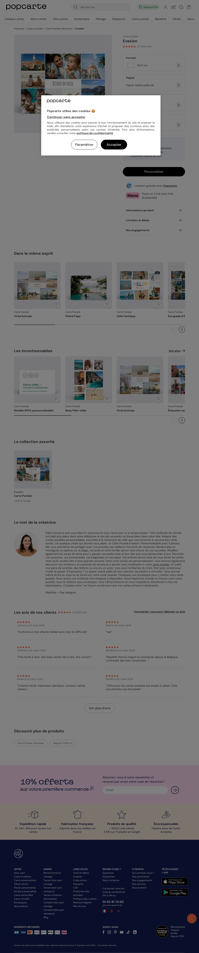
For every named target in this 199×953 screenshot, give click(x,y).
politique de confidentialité (95, 133)
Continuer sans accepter (66, 117)
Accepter (113, 144)
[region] (101, 125)
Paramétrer (84, 144)
